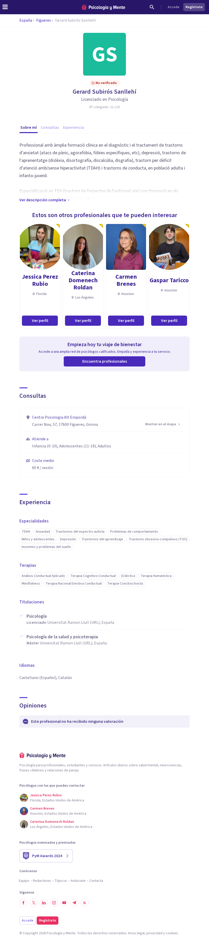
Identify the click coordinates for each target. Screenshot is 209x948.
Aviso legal (136, 933)
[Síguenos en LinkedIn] (44, 903)
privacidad (154, 933)
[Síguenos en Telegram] (74, 903)
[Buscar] (152, 7)
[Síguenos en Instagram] (54, 903)
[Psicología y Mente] (103, 7)
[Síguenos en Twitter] (34, 903)
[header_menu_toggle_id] (5, 7)
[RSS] (85, 903)
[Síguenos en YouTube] (64, 903)
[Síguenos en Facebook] (23, 903)
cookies (172, 933)
